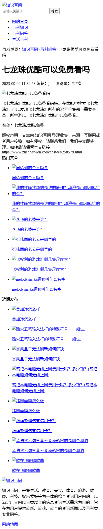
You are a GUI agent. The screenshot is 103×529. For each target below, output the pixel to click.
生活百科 (20, 39)
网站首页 (20, 21)
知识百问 (30, 49)
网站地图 (10, 524)
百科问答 (20, 33)
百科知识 (20, 27)
